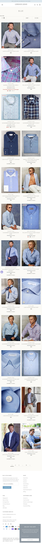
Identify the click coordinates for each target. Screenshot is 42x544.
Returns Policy (5, 500)
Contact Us (25, 498)
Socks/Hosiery (26, 483)
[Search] (37, 4)
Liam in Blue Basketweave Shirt (10, 454)
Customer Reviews (6, 503)
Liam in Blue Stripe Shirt (31, 452)
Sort (27, 18)
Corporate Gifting (26, 505)
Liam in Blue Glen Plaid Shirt (11, 415)
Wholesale (25, 503)
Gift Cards (5, 507)
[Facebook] (3, 524)
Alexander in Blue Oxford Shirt (10, 379)
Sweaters (25, 479)
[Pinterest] (10, 524)
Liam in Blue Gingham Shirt (31, 307)
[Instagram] (8, 524)
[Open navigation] (2, 4)
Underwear (25, 485)
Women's (25, 481)
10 (26, 465)
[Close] (39, 525)
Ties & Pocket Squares (27, 489)
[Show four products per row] (4, 17)
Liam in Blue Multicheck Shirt (31, 269)
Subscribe (30, 539)
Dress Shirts (25, 477)
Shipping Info (5, 498)
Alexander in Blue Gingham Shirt (11, 307)
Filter (37, 18)
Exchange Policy (6, 501)
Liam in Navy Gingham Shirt (31, 51)
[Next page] (30, 465)
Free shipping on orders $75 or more (21, 1)
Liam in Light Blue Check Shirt (11, 51)
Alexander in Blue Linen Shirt (31, 196)
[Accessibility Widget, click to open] (2, 272)
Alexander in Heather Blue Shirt (11, 344)
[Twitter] (5, 524)
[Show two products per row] (2, 17)
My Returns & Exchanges (28, 501)
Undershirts (25, 487)
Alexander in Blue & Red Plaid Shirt (31, 344)
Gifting (24, 491)
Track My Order (26, 500)
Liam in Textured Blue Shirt (31, 415)
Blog (3, 505)
